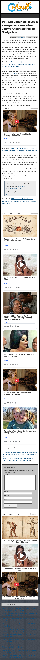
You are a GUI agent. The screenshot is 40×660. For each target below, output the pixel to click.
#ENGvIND (21, 186)
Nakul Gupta (21, 37)
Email (6, 495)
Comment (7, 474)
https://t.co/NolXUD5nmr (14, 188)
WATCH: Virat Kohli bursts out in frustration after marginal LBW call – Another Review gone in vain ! (19, 201)
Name (6, 491)
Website (6, 500)
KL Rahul (15, 73)
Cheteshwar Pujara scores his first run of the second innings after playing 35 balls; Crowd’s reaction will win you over (19, 64)
